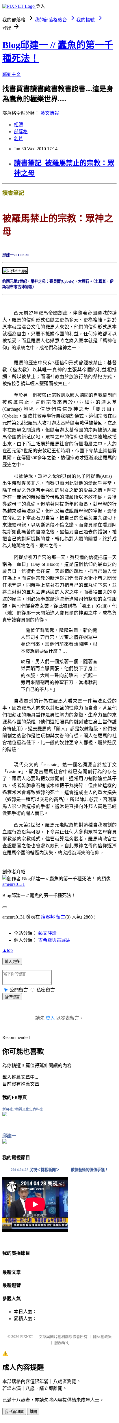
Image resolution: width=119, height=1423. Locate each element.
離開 (33, 1411)
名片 (18, 138)
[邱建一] (4, 1142)
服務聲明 (61, 1342)
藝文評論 (47, 933)
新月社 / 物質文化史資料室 (22, 1109)
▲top (7, 950)
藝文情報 (49, 113)
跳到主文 (11, 74)
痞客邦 (48, 916)
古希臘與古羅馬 (54, 940)
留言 (60, 916)
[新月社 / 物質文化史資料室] (4, 1114)
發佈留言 (12, 997)
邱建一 (9, 1135)
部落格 (21, 131)
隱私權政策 (102, 1336)
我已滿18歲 (14, 1411)
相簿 (18, 124)
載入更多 (12, 961)
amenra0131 (13, 884)
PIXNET (26, 1336)
